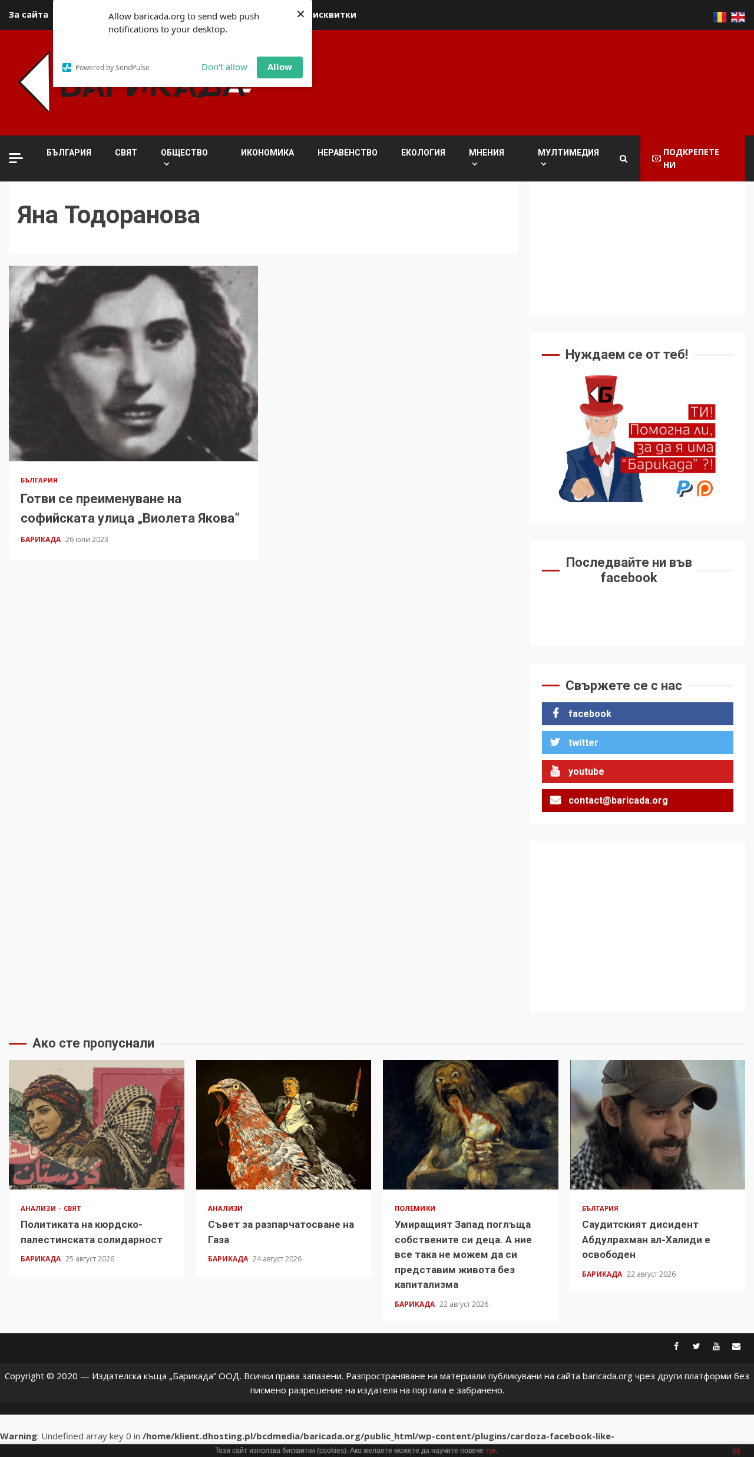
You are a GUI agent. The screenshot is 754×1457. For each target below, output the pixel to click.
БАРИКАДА (41, 539)
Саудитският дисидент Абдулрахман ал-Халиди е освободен (658, 1125)
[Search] (623, 158)
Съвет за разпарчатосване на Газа (284, 1125)
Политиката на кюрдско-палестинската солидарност (96, 1125)
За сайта (28, 14)
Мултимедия (568, 152)
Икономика (267, 152)
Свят (126, 152)
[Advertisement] (530, 80)
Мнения (486, 152)
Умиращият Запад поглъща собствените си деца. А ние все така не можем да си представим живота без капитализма (470, 1125)
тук (490, 1450)
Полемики (415, 1208)
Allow (279, 66)
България (69, 152)
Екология (423, 152)
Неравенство (348, 152)
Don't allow (224, 66)
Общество (184, 152)
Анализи (39, 1208)
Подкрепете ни (691, 158)
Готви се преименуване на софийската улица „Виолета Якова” (133, 363)
